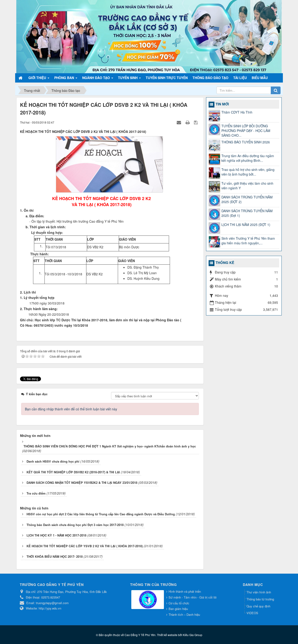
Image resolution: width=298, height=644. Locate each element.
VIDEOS (252, 613)
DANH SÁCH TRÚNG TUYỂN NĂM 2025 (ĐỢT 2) (247, 199)
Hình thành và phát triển (185, 591)
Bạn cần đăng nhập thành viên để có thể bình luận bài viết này (71, 409)
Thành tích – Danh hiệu (184, 614)
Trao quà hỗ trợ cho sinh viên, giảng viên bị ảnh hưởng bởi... (247, 172)
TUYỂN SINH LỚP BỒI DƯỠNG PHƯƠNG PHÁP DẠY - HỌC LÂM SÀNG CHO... (245, 131)
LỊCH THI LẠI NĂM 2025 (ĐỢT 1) (245, 224)
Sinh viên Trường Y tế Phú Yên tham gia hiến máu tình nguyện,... (248, 240)
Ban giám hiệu (178, 608)
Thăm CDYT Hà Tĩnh (236, 112)
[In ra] (188, 122)
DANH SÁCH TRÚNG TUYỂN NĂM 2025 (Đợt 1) (247, 213)
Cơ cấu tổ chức (179, 603)
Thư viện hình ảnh (259, 592)
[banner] (149, 36)
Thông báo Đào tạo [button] (210, 77)
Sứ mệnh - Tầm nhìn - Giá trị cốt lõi (193, 597)
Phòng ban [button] (64, 77)
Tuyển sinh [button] (128, 77)
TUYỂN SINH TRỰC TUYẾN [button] (167, 77)
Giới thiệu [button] (37, 77)
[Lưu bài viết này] (196, 122)
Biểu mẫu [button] (260, 77)
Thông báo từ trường (260, 599)
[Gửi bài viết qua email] (179, 122)
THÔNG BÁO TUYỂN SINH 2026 (245, 142)
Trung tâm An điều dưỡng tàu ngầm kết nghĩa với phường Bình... (247, 158)
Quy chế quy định (258, 606)
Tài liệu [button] (240, 77)
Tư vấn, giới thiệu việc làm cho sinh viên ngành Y (247, 185)
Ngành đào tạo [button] (96, 77)
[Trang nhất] (21, 77)
